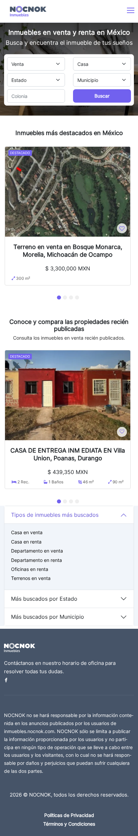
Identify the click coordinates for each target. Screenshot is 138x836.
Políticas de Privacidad (69, 815)
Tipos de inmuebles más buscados (54, 514)
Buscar (102, 96)
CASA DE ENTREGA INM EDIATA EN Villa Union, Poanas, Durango (67, 454)
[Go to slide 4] (77, 297)
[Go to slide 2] (65, 297)
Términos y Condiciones (69, 824)
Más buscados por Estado (44, 598)
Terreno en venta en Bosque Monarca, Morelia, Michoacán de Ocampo (67, 250)
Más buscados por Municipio (47, 616)
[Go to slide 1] (59, 297)
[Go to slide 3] (71, 297)
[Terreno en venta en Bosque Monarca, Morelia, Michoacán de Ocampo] (67, 191)
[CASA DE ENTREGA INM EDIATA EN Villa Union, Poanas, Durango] (67, 394)
